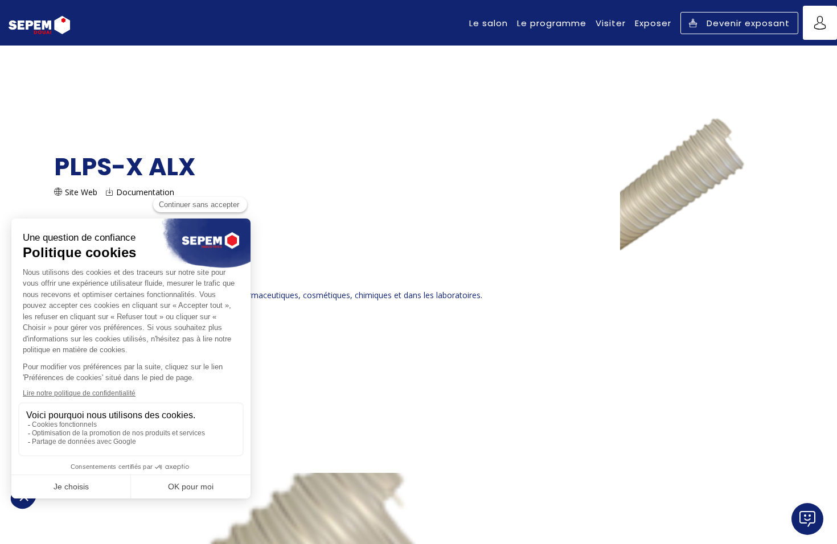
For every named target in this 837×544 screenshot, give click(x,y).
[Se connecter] (820, 23)
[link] (488, 23)
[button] (739, 23)
